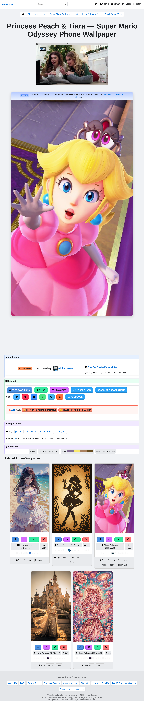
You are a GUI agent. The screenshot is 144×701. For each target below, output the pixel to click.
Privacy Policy (34, 683)
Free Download (20, 390)
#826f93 (70, 451)
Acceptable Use (70, 683)
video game (61, 431)
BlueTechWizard (80, 550)
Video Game (122, 565)
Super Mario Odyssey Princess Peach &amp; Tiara (99, 14)
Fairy (91, 665)
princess (19, 431)
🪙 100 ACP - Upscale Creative (39, 410)
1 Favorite (60, 390)
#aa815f (83, 451)
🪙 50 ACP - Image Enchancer (75, 410)
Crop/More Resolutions (111, 390)
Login (128, 4)
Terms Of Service (52, 683)
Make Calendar (82, 390)
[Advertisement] (72, 334)
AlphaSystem (65, 368)
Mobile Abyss (34, 14)
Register (137, 4)
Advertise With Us (101, 683)
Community (118, 4)
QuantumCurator (59, 658)
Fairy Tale (27, 438)
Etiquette (85, 683)
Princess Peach (46, 431)
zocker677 (37, 553)
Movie (43, 438)
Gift (66, 438)
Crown (85, 558)
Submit (105, 4)
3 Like (41, 390)
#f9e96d (77, 451)
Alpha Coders (8, 4)
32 (35, 539)
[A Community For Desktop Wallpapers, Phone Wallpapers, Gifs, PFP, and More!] (23, 14)
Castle (35, 438)
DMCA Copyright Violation (124, 683)
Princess (38, 560)
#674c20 (90, 451)
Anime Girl (28, 560)
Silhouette (76, 558)
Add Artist (25, 368)
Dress (50, 438)
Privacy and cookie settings (72, 689)
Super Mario (30, 431)
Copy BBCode (75, 397)
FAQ (22, 683)
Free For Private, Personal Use (102, 367)
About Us (12, 683)
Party (18, 438)
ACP (13, 410)
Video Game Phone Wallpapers (58, 14)
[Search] (66, 4)
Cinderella (59, 438)
